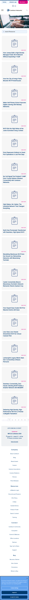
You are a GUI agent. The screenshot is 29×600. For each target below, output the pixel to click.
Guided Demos (15, 506)
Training (14, 517)
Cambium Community (14, 527)
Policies (14, 477)
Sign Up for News (14, 546)
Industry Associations (14, 469)
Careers (14, 465)
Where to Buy (14, 571)
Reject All (14, 592)
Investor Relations (14, 473)
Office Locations (14, 538)
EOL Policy (14, 498)
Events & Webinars (14, 534)
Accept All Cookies (14, 597)
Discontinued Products (14, 494)
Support (14, 550)
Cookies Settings (14, 588)
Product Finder (14, 509)
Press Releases (15, 481)
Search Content (14, 513)
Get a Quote (22, 2)
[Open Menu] (2, 10)
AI (15, 6)
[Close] (27, 578)
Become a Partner (14, 559)
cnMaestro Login (13, 2)
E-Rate (14, 502)
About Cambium (14, 454)
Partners (4, 2)
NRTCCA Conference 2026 (14, 434)
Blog (14, 457)
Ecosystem (14, 531)
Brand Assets (14, 461)
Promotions (14, 567)
